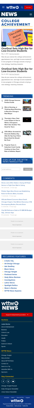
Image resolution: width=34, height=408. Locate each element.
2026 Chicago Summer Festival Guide (12, 101)
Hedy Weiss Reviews (12, 277)
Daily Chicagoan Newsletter (9, 389)
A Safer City (9, 261)
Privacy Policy (9, 405)
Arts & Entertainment (7, 327)
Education (4, 335)
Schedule (6, 397)
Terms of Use (17, 405)
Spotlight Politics (11, 285)
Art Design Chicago (11, 263)
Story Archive (5, 358)
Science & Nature (6, 344)
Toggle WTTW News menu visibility (31, 14)
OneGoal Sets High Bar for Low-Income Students (17, 49)
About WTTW (20, 397)
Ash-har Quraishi (14, 54)
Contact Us (4, 364)
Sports (3, 346)
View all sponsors (17, 224)
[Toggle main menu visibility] (3, 7)
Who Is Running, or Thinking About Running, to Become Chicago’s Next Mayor (12, 110)
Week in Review (10, 288)
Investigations (9, 280)
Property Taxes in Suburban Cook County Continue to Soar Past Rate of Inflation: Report (12, 148)
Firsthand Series (10, 274)
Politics (3, 341)
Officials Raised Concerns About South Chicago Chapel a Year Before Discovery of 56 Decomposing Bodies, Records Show (16, 201)
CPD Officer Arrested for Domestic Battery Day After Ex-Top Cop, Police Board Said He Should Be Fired (12, 136)
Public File (25, 405)
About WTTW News (7, 361)
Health (3, 338)
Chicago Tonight (10, 271)
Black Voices (9, 269)
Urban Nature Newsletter (9, 392)
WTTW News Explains (13, 291)
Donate (28, 7)
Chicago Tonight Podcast (9, 386)
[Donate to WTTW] (17, 400)
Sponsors (4, 372)
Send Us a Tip (5, 366)
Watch (12, 397)
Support (28, 397)
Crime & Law (5, 332)
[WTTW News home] (9, 14)
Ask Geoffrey (9, 266)
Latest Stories (5, 324)
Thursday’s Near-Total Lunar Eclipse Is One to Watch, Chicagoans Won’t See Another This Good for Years (12, 122)
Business (4, 330)
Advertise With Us (6, 369)
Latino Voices (9, 282)
